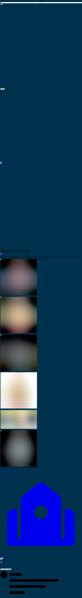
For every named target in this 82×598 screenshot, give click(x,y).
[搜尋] (1, 4)
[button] (2, 5)
